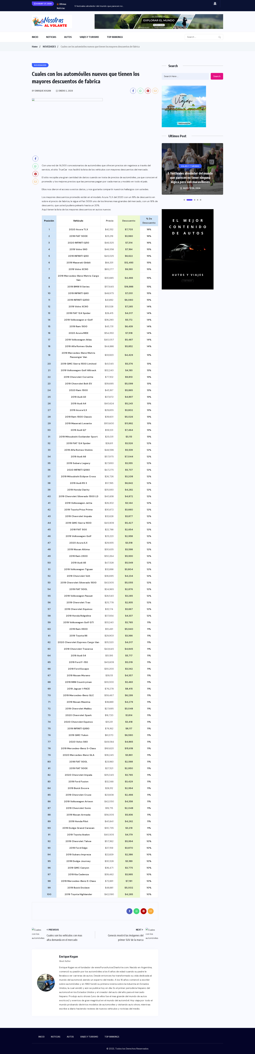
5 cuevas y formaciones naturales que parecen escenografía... (105, 6)
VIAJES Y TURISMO (89, 37)
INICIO (35, 37)
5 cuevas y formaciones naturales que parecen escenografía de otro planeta (190, 177)
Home (34, 46)
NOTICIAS (51, 37)
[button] (184, 200)
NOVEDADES (49, 46)
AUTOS (68, 37)
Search (216, 76)
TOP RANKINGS (115, 37)
